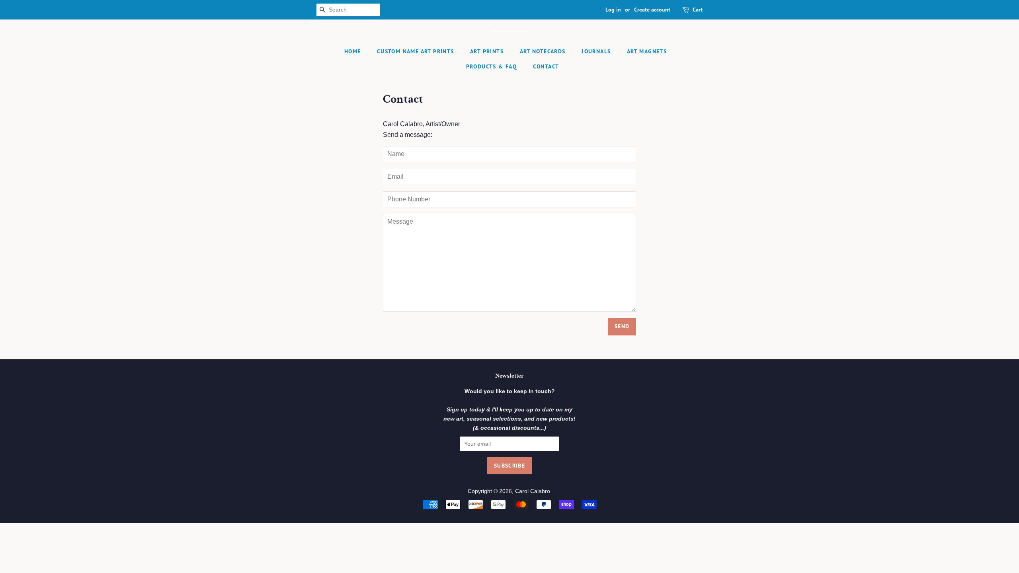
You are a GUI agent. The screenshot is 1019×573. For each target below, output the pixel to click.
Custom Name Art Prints (415, 51)
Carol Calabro (532, 491)
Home (352, 51)
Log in (613, 9)
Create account (652, 9)
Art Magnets (647, 51)
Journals (596, 51)
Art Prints (487, 51)
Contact (546, 66)
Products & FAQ (491, 66)
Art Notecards (543, 51)
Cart (698, 9)
